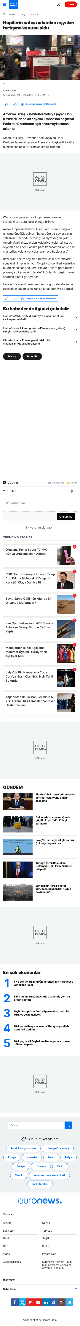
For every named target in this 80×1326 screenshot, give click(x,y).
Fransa (34, 14)
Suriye (21, 1166)
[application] (40, 57)
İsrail (51, 1157)
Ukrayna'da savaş (58, 1148)
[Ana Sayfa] (4, 14)
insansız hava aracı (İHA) (49, 1175)
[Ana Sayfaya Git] (13, 4)
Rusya (12, 1157)
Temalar (8, 1214)
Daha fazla (9, 1289)
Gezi (5, 1246)
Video (6, 1253)
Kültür (45, 1246)
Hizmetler (9, 1279)
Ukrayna (41, 1166)
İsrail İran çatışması (23, 1148)
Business (8, 1230)
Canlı (71, 4)
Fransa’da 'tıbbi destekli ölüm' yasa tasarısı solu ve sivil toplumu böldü (33, 317)
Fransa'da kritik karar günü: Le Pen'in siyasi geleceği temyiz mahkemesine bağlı (34, 329)
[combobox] (40, 1125)
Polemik (32, 356)
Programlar (49, 1253)
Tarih (60, 1166)
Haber (12, 14)
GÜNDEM (13, 787)
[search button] (68, 1125)
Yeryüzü (47, 1230)
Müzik (19, 1175)
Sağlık (46, 1238)
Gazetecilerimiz (12, 1261)
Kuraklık (32, 1157)
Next (6, 1238)
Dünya (23, 14)
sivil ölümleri (40, 1184)
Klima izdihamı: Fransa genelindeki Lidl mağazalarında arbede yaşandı (26, 342)
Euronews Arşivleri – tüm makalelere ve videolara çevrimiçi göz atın (57, 1264)
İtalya (68, 1157)
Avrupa (7, 1222)
